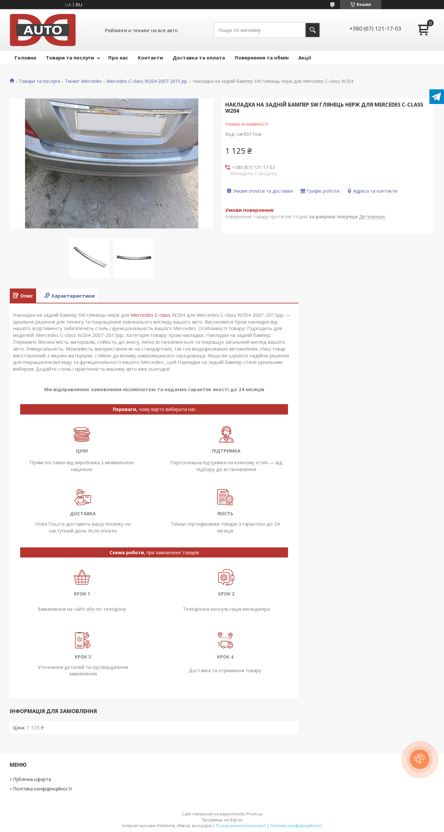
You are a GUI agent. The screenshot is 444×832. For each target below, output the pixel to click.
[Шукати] (313, 30)
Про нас (118, 57)
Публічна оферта (32, 779)
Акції (304, 57)
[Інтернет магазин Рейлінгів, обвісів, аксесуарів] (43, 30)
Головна (25, 57)
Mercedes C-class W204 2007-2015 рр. (147, 81)
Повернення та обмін (262, 57)
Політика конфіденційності (42, 789)
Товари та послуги (70, 57)
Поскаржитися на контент (241, 825)
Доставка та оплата (199, 57)
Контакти (150, 57)
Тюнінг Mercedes (83, 81)
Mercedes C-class (151, 315)
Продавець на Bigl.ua (222, 820)
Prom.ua (254, 814)
